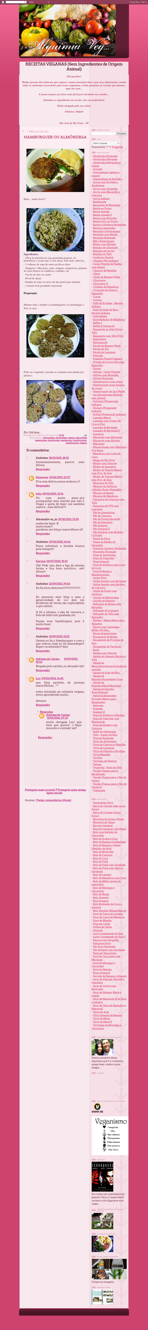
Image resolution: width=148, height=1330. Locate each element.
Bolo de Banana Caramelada (109, 841)
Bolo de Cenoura (102, 855)
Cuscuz (97, 300)
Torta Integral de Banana (107, 1015)
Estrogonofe (100, 342)
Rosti (96, 649)
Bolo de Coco (100, 858)
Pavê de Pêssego (102, 969)
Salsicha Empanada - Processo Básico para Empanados (104, 699)
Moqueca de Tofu (103, 483)
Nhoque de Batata (103, 493)
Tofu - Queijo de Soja (105, 734)
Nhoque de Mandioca (105, 496)
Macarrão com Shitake (106, 440)
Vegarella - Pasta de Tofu (107, 767)
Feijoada (98, 355)
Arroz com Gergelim (105, 188)
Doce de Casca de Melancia (109, 917)
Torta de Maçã (101, 1018)
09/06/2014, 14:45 (52, 678)
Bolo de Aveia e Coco (105, 838)
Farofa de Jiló (101, 349)
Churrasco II (100, 283)
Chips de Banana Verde (106, 277)
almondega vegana (65, 437)
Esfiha (96, 322)
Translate (117, 147)
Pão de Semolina (102, 522)
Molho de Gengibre (104, 466)
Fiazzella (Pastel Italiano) (108, 358)
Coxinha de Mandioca (106, 286)
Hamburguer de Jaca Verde (109, 391)
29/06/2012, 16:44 (60, 541)
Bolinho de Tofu (102, 254)
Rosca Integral (101, 972)
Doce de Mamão (102, 920)
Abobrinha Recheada (105, 156)
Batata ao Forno (102, 208)
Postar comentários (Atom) (53, 800)
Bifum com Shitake (104, 244)
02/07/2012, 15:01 (56, 561)
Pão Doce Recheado (104, 946)
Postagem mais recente (40, 789)
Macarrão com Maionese (107, 437)
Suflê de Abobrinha (104, 731)
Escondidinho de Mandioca (109, 319)
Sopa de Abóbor (102, 715)
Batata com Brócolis (104, 218)
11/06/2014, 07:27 (57, 717)
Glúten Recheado (103, 378)
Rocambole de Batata (105, 636)
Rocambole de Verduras (107, 646)
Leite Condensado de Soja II (109, 936)
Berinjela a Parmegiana (106, 231)
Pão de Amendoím (104, 512)
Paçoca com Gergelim (106, 940)
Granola (98, 930)
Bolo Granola (101, 897)
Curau (97, 296)
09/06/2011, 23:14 (52, 493)
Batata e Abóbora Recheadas (109, 224)
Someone (42, 477)
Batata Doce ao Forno (105, 221)
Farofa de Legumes (104, 352)
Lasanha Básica (102, 417)
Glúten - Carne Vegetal (106, 371)
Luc (38, 678)
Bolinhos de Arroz (103, 251)
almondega (49, 437)
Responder (43, 469)
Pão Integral (100, 525)
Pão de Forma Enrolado (106, 519)
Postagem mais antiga (72, 789)
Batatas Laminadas (104, 228)
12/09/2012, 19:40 (59, 583)
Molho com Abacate (105, 463)
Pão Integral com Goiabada (109, 949)
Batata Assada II (102, 214)
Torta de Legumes (103, 748)
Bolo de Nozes (101, 894)
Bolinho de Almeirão (105, 247)
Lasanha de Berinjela (105, 427)
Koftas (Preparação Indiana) (109, 414)
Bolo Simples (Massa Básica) (109, 910)
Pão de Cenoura (102, 515)
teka (38, 493)
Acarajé (97, 169)
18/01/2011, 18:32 (59, 457)
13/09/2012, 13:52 (59, 636)
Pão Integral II (101, 528)
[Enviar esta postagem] (85, 435)
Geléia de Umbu (102, 927)
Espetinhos (99, 339)
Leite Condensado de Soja (108, 933)
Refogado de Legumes (106, 610)
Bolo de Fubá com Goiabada (109, 864)
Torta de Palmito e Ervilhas (109, 751)
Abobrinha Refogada (105, 159)
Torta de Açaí (101, 1012)
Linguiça (98, 434)
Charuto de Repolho (105, 270)
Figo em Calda (101, 923)
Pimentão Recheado (104, 551)
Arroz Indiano (101, 198)
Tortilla (97, 757)
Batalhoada (99, 201)
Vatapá (97, 764)
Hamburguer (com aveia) (108, 381)
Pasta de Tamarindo (104, 953)
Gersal (97, 368)
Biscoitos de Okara (104, 822)
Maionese (98, 443)
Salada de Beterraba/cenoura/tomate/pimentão (109, 666)
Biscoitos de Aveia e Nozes (108, 819)
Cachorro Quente (103, 257)
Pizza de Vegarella (103, 558)
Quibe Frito (100, 577)
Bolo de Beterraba (103, 851)
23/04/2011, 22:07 (59, 477)
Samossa (98, 705)
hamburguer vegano (76, 443)
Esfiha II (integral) (104, 326)
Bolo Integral (100, 900)
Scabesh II (99, 712)
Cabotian (118, 715)
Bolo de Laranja (102, 874)
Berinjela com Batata (105, 234)
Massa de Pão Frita (104, 460)
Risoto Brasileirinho (105, 633)
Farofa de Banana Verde (107, 345)
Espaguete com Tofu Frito (108, 336)
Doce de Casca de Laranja (108, 913)
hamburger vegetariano (60, 440)
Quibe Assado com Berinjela (109, 581)
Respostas (46, 711)
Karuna (41, 561)
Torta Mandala (101, 754)
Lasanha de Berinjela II (106, 430)
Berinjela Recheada (104, 237)
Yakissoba (99, 790)
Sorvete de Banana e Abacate (110, 976)
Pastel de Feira (101, 538)
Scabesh (98, 708)
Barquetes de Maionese (106, 205)
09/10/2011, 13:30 (68, 519)
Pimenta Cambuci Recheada (109, 548)
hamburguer (80, 440)
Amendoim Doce (103, 802)
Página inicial (54, 791)
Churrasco (99, 280)
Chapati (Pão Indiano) (106, 260)
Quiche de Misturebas (106, 597)
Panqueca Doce (102, 943)
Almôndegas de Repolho (107, 179)
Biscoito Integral (103, 825)
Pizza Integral (101, 561)
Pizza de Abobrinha (104, 555)
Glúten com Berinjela (105, 375)
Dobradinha (100, 316)
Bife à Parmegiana (103, 241)
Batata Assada (101, 211)
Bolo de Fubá (100, 861)
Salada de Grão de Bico (106, 672)
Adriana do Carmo (48, 658)
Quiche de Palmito (104, 600)
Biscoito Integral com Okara (109, 829)
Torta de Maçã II (102, 1021)
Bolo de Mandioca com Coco (109, 878)
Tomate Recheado (103, 738)
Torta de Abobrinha (104, 741)
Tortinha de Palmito (105, 761)
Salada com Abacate (105, 653)
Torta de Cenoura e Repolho (109, 744)
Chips (96, 273)
